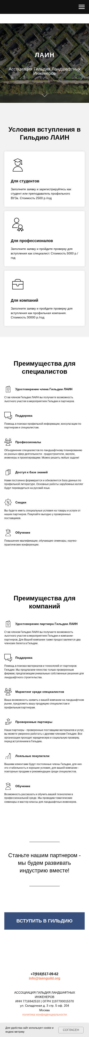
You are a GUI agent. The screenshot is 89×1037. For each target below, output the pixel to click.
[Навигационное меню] (82, 7)
